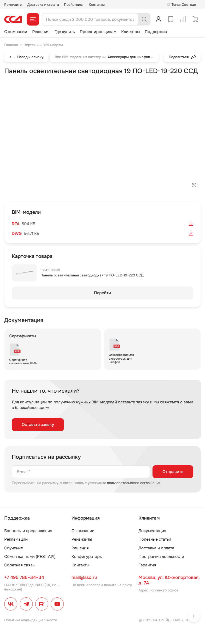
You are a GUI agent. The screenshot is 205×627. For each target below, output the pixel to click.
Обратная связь (19, 565)
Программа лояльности (161, 556)
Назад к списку (30, 57)
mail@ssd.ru (84, 577)
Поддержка (156, 31)
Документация (152, 530)
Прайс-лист (74, 4)
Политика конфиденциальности (30, 620)
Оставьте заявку (38, 424)
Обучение (13, 548)
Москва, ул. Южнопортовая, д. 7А (169, 580)
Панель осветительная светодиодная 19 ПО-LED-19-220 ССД (92, 275)
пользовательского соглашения (133, 483)
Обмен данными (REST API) (30, 556)
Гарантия (147, 565)
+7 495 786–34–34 (24, 577)
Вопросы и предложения (28, 530)
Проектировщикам (98, 31)
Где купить (64, 31)
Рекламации (16, 539)
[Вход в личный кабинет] (158, 19)
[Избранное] (170, 19)
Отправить (172, 471)
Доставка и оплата (43, 4)
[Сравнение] (183, 19)
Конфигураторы (87, 556)
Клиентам (130, 31)
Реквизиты (13, 4)
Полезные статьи (154, 539)
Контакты (97, 4)
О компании (15, 31)
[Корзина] (195, 19)
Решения (41, 31)
